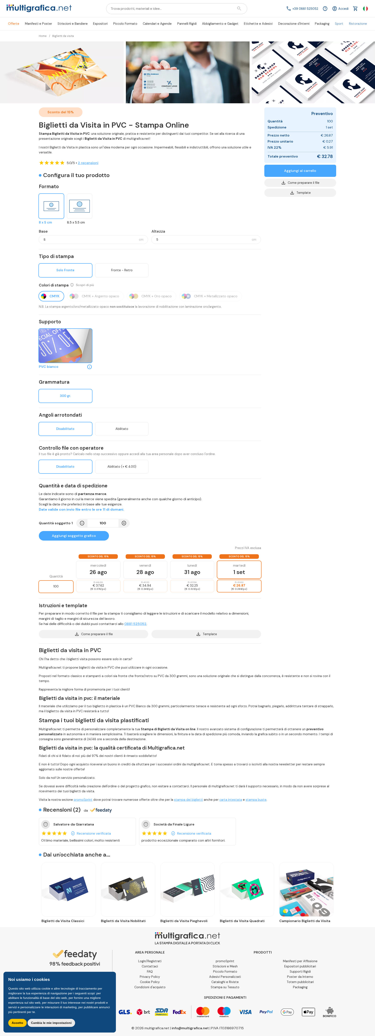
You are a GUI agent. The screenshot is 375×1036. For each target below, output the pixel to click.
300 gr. (65, 396)
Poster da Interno (300, 977)
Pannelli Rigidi (187, 24)
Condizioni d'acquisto (150, 987)
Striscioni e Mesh (225, 966)
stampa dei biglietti (188, 800)
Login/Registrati (149, 961)
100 (56, 586)
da (86, 810)
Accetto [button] (17, 1022)
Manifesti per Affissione (300, 961)
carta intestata (230, 800)
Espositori (100, 24)
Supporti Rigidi (300, 972)
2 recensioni (88, 163)
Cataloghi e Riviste (225, 982)
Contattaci (150, 966)
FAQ (150, 972)
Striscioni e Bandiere (73, 24)
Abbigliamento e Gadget (220, 24)
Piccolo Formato (125, 24)
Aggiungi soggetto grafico (74, 535)
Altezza (158, 231)
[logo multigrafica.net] (39, 9)
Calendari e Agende (157, 24)
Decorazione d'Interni (293, 24)
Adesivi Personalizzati (225, 977)
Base (43, 231)
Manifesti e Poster (38, 24)
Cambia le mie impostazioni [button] (51, 1022)
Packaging (322, 24)
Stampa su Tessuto (225, 987)
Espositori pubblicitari (300, 966)
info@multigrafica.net (190, 1028)
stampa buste (256, 800)
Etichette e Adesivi (258, 24)
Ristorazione (358, 24)
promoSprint (83, 800)
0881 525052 (135, 624)
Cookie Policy (150, 982)
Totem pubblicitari (300, 982)
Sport (339, 24)
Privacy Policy (150, 977)
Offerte (13, 24)
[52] (65, 346)
